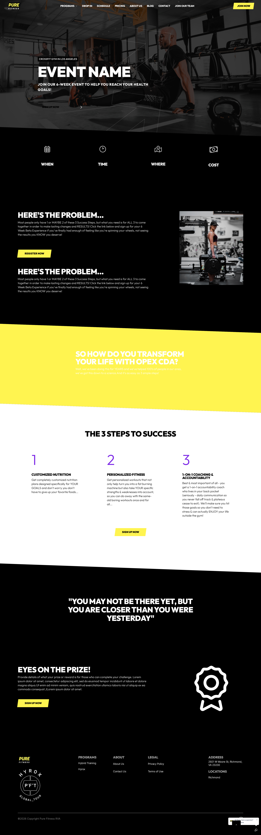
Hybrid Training (87, 763)
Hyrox (81, 769)
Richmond (214, 777)
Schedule (103, 5)
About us (136, 5)
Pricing (120, 5)
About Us (118, 763)
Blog (150, 5)
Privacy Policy (156, 763)
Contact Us (119, 771)
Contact (164, 5)
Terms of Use (155, 771)
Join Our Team (184, 5)
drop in (87, 5)
